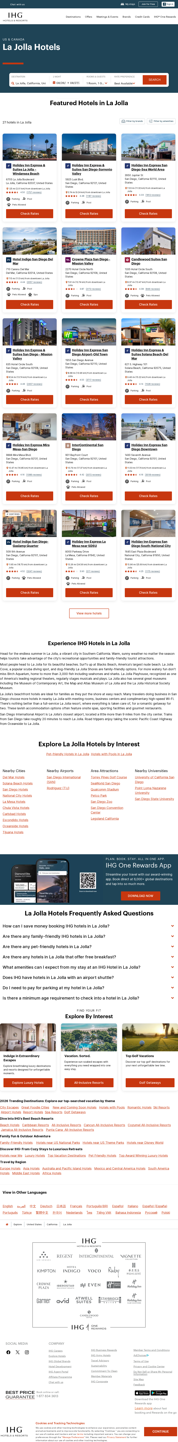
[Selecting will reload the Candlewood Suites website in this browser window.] (89, 1314)
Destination (18, 77)
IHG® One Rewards (165, 16)
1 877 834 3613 (47, 1396)
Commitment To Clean (104, 1371)
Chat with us (17, 4)
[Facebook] (9, 1352)
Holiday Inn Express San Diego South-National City (151, 543)
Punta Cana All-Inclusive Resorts (70, 1130)
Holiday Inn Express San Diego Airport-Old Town (90, 352)
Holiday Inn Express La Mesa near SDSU (89, 543)
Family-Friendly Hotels (16, 1142)
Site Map (139, 1379)
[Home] (7, 1224)
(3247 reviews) (34, 571)
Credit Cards (142, 16)
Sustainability (99, 1365)
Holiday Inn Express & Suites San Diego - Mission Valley (32, 354)
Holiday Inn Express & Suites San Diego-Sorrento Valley (92, 169)
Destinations (73, 16)
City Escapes (9, 1107)
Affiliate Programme (60, 1377)
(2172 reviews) (93, 289)
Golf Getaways (75, 1112)
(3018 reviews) (152, 474)
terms (80, 1433)
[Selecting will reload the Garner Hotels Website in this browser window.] (43, 1299)
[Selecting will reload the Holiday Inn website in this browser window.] (134, 1285)
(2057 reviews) (34, 282)
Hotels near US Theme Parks (103, 1142)
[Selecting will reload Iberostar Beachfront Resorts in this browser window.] (65, 1285)
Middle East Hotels (26, 1173)
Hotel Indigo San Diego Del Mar (33, 261)
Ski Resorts (161, 1107)
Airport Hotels (11, 1112)
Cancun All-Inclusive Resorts (104, 1125)
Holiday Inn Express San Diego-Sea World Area (149, 167)
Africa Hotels (51, 1173)
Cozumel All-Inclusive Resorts (149, 1125)
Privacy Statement (116, 1437)
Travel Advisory (100, 1360)
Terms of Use (141, 1361)
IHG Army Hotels (101, 1355)
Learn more (144, 1408)
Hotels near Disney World (145, 1142)
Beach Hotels (9, 1125)
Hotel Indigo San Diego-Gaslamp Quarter (30, 543)
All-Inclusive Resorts (66, 1125)
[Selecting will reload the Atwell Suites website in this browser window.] (83, 1299)
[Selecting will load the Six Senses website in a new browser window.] (44, 1255)
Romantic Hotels (139, 1107)
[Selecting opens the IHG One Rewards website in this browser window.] (89, 1327)
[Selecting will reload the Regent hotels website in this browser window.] (65, 1255)
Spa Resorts (53, 1112)
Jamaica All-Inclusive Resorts (22, 1130)
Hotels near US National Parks (58, 1142)
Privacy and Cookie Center (149, 1366)
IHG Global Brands (59, 1361)
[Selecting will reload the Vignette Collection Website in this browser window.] (130, 1255)
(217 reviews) (93, 571)
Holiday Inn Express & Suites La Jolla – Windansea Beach (29, 169)
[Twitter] (17, 1352)
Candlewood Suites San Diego (149, 261)
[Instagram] (26, 1352)
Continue (160, 1431)
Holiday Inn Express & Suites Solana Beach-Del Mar (149, 354)
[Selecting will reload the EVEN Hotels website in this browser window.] (90, 1285)
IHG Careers (56, 1350)
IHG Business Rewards (104, 1350)
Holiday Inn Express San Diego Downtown (149, 447)
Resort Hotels (33, 1112)
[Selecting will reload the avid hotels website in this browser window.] (62, 1299)
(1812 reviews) (152, 195)
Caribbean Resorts (35, 1125)
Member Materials (101, 1376)
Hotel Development (60, 1366)
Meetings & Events (107, 16)
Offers (88, 16)
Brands (127, 16)
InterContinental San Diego (87, 447)
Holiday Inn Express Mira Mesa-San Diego (31, 447)
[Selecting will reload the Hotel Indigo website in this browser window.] (71, 1270)
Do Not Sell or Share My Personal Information (153, 1373)
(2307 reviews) (34, 384)
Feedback (139, 1384)
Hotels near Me (11, 1155)
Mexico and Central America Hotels (119, 1168)
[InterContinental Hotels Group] (15, 16)
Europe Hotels (10, 1168)
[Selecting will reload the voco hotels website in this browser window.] (94, 1270)
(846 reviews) (152, 289)
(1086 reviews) (34, 474)
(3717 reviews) (93, 379)
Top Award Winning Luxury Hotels (143, 1155)
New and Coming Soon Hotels (74, 1107)
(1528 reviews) (152, 384)
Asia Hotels (31, 1168)
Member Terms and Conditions (152, 1350)
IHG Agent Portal (58, 1371)
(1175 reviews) (152, 571)
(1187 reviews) (93, 196)
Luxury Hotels (35, 1155)
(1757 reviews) (34, 192)
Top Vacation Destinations (67, 1155)
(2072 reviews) (93, 474)
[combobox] (31, 83)
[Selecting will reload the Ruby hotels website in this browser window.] (113, 1270)
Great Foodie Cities (35, 1107)
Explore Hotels (57, 1356)
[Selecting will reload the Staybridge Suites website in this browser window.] (110, 1299)
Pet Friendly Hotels (102, 1155)
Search (155, 79)
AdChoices (140, 1355)
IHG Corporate (99, 1381)
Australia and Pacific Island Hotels (67, 1168)
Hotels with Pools (112, 1107)
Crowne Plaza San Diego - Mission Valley (91, 261)
